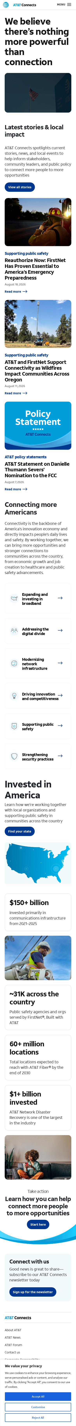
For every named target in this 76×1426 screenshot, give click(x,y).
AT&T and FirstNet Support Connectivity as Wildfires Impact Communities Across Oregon (38, 347)
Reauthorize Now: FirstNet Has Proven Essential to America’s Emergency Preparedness (38, 246)
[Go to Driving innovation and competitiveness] (38, 696)
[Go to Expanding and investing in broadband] (38, 598)
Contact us (12, 1352)
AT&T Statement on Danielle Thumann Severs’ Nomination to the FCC (38, 446)
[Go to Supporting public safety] (38, 726)
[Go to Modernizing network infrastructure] (38, 663)
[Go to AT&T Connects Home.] (19, 5)
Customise (38, 1407)
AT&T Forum (13, 1345)
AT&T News (12, 1337)
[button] (61, 5)
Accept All (38, 1396)
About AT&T (13, 1330)
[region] (38, 1392)
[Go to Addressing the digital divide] (38, 631)
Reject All (38, 1417)
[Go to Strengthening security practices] (38, 756)
